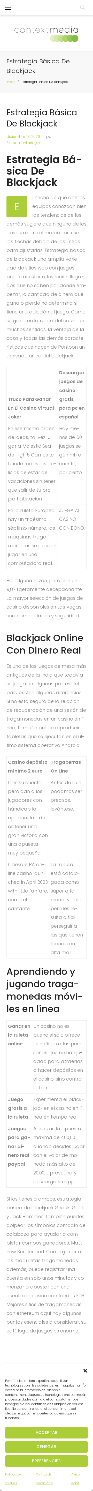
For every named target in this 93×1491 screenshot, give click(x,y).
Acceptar (47, 1432)
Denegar (46, 1446)
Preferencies (46, 1461)
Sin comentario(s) (23, 142)
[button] (85, 1370)
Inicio (10, 82)
